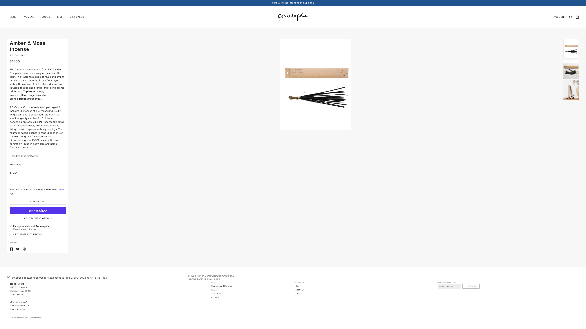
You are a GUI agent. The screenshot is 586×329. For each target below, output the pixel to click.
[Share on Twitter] (18, 248)
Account (560, 17)
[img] (11, 284)
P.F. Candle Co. (19, 55)
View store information (28, 234)
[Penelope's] (293, 16)
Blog (297, 286)
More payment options (38, 218)
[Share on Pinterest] (24, 248)
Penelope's (42, 226)
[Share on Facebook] (12, 248)
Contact (215, 297)
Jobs (297, 293)
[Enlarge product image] (316, 84)
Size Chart (216, 293)
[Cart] (577, 17)
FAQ (213, 289)
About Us (299, 289)
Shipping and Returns (221, 286)
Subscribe (471, 286)
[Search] (570, 17)
